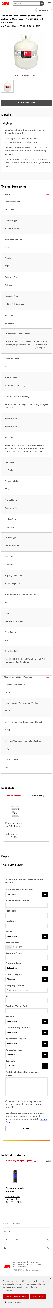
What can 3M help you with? (19, 890)
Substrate (10, 1061)
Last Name (10, 921)
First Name (10, 911)
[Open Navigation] (49, 3)
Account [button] (43, 10)
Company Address (14, 986)
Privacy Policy (33, 1262)
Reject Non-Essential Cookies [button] (16, 1297)
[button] (12, 1302)
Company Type (13, 963)
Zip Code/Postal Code (16, 1006)
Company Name (13, 953)
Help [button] (6, 1248)
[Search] (42, 3)
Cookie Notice (10, 1290)
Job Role (9, 932)
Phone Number (12, 943)
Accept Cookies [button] (37, 1297)
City (7, 996)
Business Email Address (17, 901)
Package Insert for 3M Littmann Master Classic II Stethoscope (13, 825)
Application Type (14, 1050)
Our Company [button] (12, 1224)
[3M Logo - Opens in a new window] (6, 3)
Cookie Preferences (20, 1267)
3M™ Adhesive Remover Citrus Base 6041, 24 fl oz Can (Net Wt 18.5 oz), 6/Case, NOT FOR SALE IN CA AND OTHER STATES (14, 1200)
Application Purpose (15, 1039)
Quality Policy (18, 1264)
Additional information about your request (22, 1073)
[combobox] (9, 947)
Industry (9, 1016)
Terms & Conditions (33, 1264)
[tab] (13, 796)
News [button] (6, 1232)
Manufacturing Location (17, 1028)
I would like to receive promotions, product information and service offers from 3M (24, 1105)
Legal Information (20, 1262)
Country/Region (13, 974)
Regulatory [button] (10, 1240)
